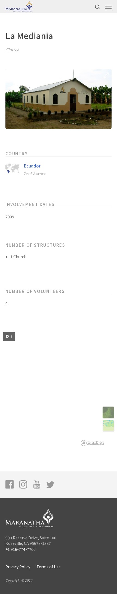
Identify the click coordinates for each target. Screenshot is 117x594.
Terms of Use (48, 566)
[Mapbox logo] (92, 443)
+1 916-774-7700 (20, 549)
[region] (58, 389)
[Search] (97, 6)
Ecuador (32, 166)
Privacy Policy (17, 566)
